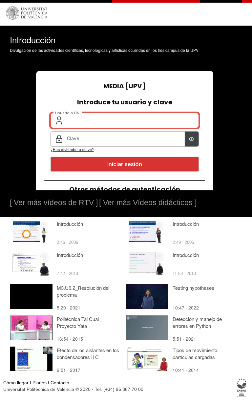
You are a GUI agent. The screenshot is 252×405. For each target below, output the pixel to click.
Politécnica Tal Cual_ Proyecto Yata (79, 322)
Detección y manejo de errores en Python (197, 322)
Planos (39, 382)
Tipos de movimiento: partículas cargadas (196, 353)
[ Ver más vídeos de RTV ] (54, 202)
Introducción (70, 223)
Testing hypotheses (193, 287)
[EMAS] (241, 396)
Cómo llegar (16, 382)
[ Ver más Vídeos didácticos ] (148, 202)
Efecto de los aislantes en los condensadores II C (88, 353)
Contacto (60, 382)
